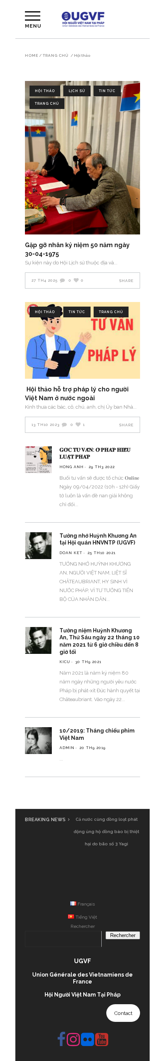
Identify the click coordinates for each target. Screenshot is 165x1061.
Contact (123, 1013)
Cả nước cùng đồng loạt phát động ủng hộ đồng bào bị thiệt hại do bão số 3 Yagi (106, 831)
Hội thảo (45, 91)
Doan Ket (70, 553)
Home (31, 56)
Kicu (64, 662)
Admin (66, 748)
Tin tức (107, 91)
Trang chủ (56, 56)
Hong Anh (71, 467)
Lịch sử (77, 91)
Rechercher (83, 926)
